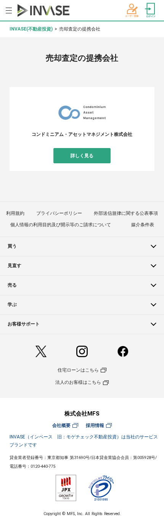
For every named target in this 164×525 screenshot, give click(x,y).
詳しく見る (82, 155)
